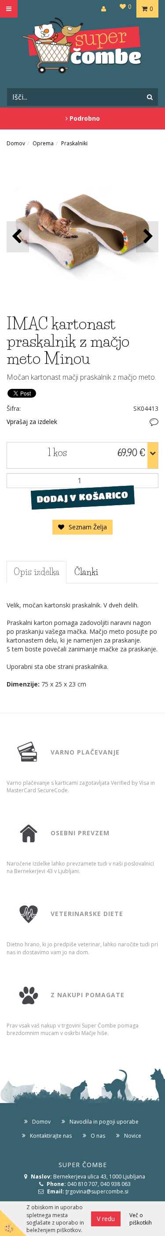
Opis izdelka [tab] (36, 572)
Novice (132, 1135)
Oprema (43, 143)
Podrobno (84, 118)
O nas (98, 1135)
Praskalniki (74, 143)
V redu (106, 1218)
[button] (147, 236)
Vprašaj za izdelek (32, 421)
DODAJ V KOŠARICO (82, 496)
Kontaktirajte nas (51, 1135)
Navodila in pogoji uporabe (104, 1121)
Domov (16, 143)
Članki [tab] (86, 572)
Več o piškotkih (140, 1218)
